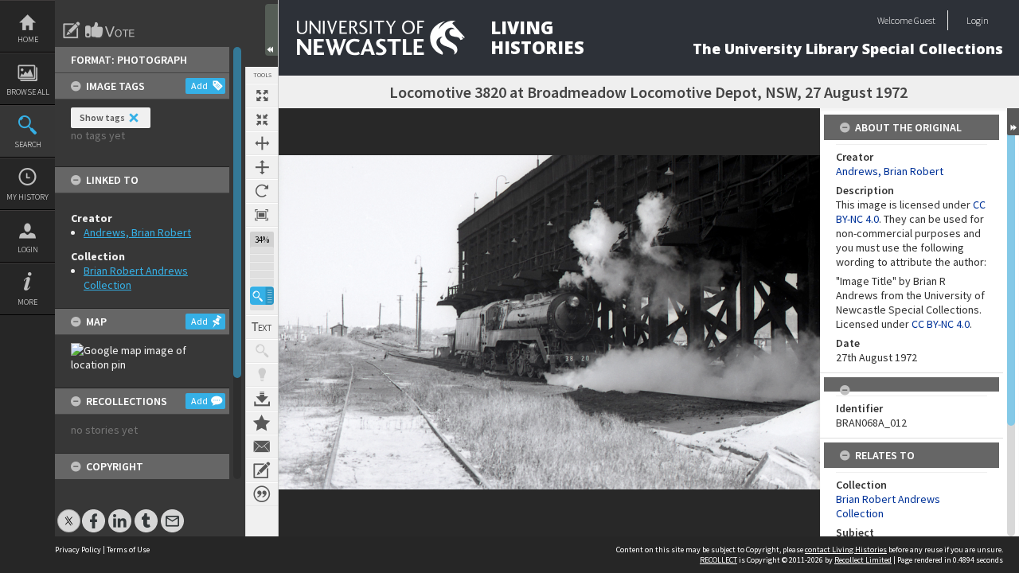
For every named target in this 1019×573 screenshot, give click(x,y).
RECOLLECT (718, 560)
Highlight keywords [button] (262, 375)
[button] (262, 295)
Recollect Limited (863, 560)
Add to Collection (262, 423)
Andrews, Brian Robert (137, 232)
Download (262, 399)
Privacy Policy (78, 549)
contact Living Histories (846, 549)
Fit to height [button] (262, 167)
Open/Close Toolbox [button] (271, 30)
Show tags (102, 117)
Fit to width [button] (262, 143)
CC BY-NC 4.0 (941, 324)
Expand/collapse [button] (1013, 121)
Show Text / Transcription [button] (262, 327)
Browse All (27, 92)
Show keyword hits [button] (262, 351)
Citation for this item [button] (262, 494)
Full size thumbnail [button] (262, 95)
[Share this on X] (68, 513)
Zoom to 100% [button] (262, 215)
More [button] (27, 302)
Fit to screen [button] (262, 119)
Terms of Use (128, 549)
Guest (924, 20)
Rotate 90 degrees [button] (262, 191)
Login (28, 249)
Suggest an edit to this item (71, 30)
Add (199, 86)
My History (27, 197)
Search (27, 144)
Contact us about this (262, 446)
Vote (111, 30)
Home (28, 39)
